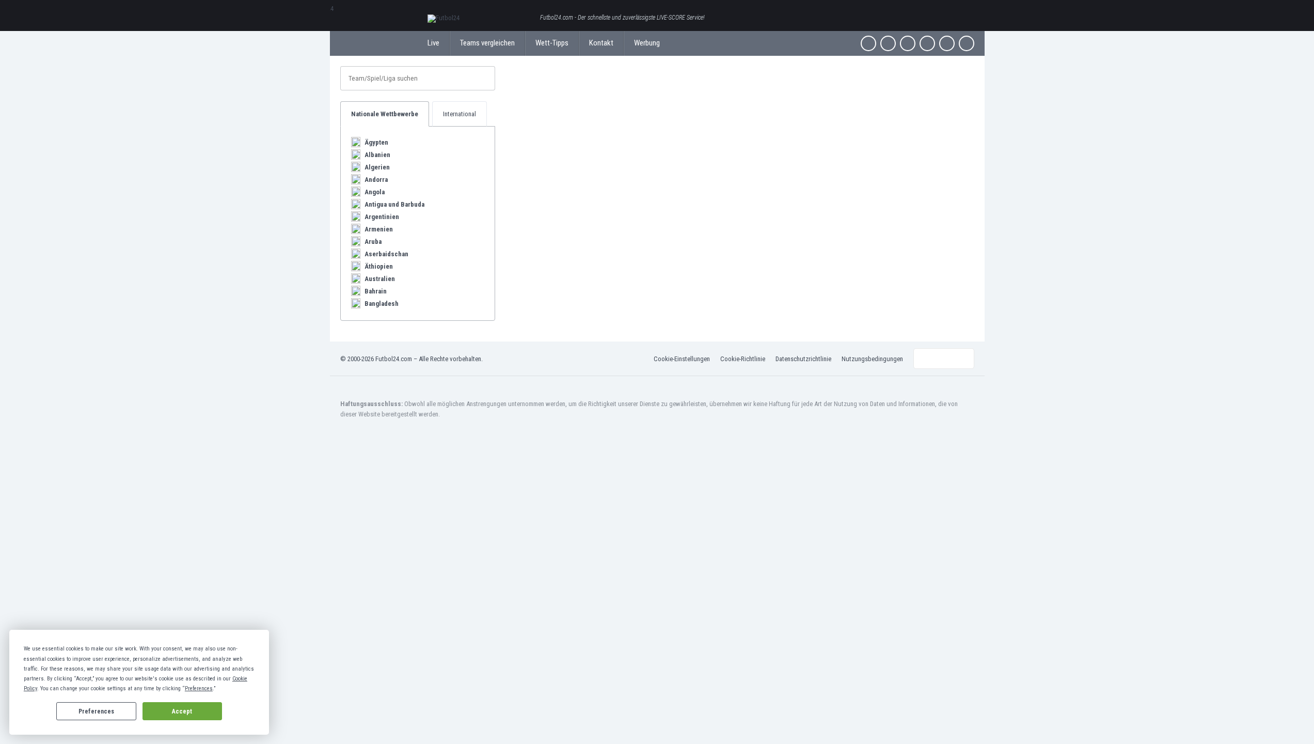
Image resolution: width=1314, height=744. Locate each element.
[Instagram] (907, 43)
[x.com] (888, 43)
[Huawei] (966, 43)
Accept (182, 711)
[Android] (947, 43)
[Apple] (927, 43)
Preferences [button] (199, 688)
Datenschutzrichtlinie (803, 358)
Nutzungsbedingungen (872, 358)
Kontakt (601, 43)
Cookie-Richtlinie (742, 358)
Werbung (647, 43)
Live (433, 43)
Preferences (96, 711)
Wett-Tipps (551, 43)
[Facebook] (868, 43)
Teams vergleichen (487, 43)
